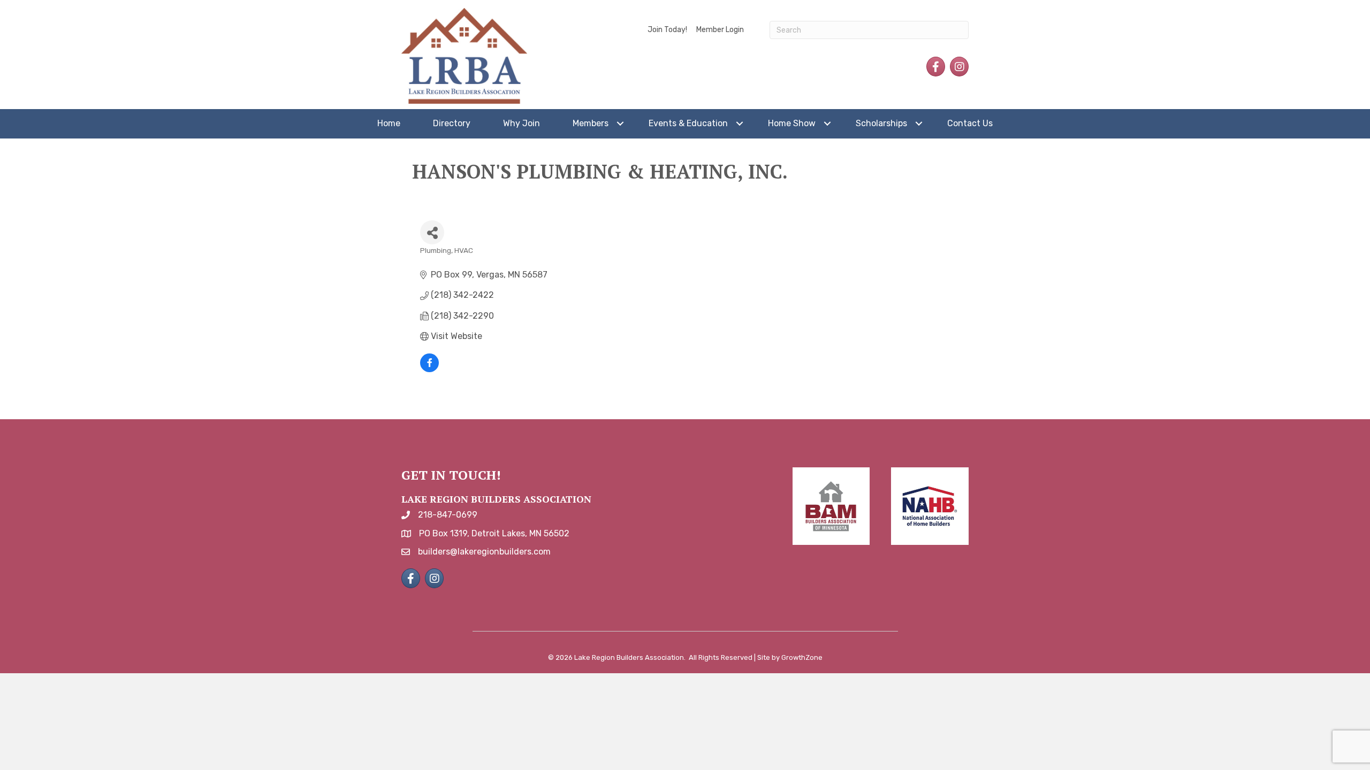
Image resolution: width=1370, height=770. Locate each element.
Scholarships (881, 123)
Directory (451, 123)
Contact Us (970, 123)
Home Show (792, 123)
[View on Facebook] (429, 369)
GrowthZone (802, 657)
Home (388, 123)
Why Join (521, 123)
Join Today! (667, 29)
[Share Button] (432, 232)
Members (590, 123)
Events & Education (688, 123)
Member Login (720, 29)
